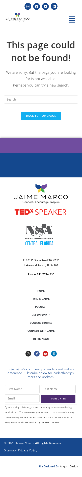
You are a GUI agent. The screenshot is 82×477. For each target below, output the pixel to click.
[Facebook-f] (37, 354)
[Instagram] (27, 6)
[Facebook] (36, 6)
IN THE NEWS (41, 338)
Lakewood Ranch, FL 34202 (41, 265)
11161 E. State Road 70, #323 (41, 260)
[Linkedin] (54, 6)
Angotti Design (69, 466)
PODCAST (41, 306)
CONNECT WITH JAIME (41, 330)
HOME (41, 290)
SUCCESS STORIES (41, 322)
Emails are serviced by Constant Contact (38, 422)
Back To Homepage (41, 116)
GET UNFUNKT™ (41, 314)
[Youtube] (45, 6)
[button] (72, 20)
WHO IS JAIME (41, 298)
